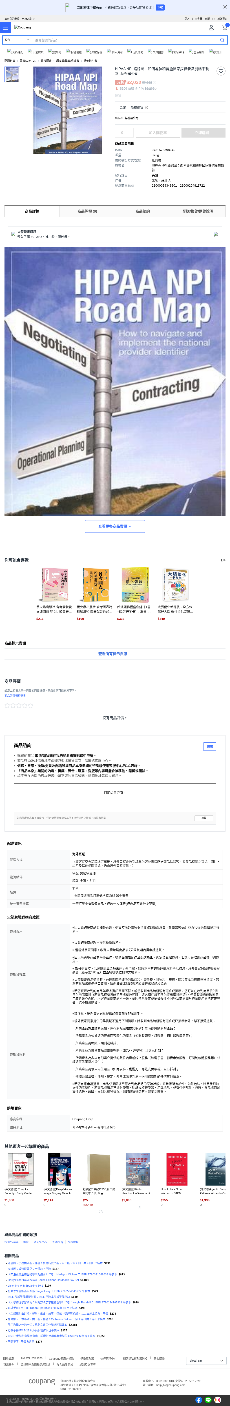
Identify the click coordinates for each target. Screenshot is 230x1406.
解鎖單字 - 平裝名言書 (21, 1341)
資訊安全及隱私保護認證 (35, 1364)
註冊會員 (197, 18)
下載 (160, 7)
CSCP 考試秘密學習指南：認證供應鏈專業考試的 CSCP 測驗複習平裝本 (51, 1336)
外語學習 (57, 1242)
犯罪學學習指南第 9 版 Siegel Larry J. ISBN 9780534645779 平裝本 (49, 1291)
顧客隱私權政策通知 (135, 1358)
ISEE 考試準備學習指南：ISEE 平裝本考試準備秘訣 (39, 1296)
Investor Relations (31, 1357)
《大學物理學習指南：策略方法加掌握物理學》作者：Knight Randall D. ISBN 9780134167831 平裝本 (69, 1302)
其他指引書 (90, 61)
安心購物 (159, 1358)
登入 (187, 18)
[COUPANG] (42, 1383)
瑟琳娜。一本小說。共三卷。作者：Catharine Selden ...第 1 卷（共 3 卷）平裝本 (56, 1319)
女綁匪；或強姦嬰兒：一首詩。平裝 (29, 1268)
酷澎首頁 (9, 61)
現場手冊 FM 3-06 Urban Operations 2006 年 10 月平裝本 (42, 1308)
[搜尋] (222, 40)
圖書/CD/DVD (28, 61)
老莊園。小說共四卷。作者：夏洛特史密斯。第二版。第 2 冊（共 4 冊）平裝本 (55, 1263)
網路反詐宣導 (88, 1364)
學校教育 (73, 1242)
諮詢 (210, 746)
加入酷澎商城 (65, 1364)
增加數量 (131, 135)
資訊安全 (8, 1364)
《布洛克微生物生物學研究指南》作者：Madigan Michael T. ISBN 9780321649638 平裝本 (62, 1274)
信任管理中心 (108, 1358)
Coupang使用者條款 (61, 1358)
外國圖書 (46, 61)
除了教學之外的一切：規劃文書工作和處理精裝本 (37, 1324)
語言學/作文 (40, 1242)
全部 (7, 40)
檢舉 (203, 818)
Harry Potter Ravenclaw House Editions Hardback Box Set (43, 1280)
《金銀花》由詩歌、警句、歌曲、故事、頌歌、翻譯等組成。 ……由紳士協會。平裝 (58, 1313)
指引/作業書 (11, 1242)
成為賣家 (222, 18)
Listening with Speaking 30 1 (25, 1285)
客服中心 (210, 18)
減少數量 (131, 130)
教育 (26, 1242)
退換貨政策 (87, 1358)
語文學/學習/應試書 (67, 61)
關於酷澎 (8, 1358)
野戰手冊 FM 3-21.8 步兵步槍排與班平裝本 (33, 1330)
